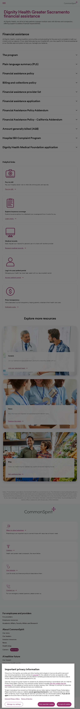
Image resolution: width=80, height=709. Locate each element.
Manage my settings (14, 704)
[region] (38, 685)
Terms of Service (26, 699)
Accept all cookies (64, 704)
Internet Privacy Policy (12, 699)
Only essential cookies (46, 704)
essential (35, 675)
